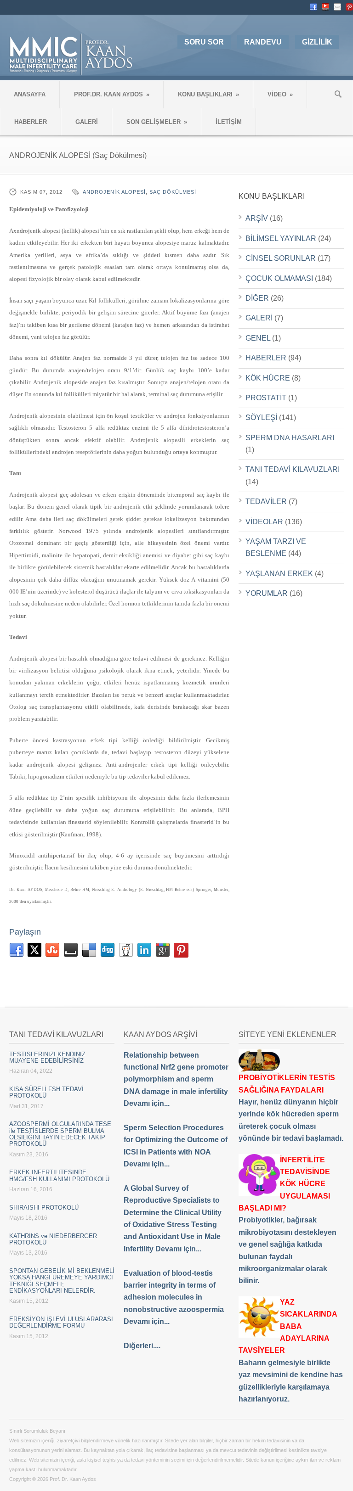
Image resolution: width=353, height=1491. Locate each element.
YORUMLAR (266, 593)
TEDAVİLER (266, 501)
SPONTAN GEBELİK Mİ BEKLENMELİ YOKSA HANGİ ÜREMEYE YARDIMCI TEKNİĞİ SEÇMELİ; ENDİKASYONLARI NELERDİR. (61, 1280)
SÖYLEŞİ (261, 417)
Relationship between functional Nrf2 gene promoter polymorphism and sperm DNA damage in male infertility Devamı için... (176, 1079)
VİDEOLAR (264, 522)
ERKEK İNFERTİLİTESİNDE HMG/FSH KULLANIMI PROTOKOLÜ (59, 1175)
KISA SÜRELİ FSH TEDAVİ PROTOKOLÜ (46, 1092)
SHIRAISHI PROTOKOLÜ (44, 1207)
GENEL (257, 338)
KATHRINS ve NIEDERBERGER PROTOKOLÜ (53, 1239)
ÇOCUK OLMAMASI (279, 278)
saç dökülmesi (172, 192)
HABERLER (30, 121)
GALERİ (86, 121)
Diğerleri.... (142, 1346)
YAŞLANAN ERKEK (279, 573)
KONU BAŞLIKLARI (208, 94)
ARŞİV (256, 218)
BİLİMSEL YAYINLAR (280, 238)
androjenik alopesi (114, 192)
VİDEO (280, 94)
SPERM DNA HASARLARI (289, 438)
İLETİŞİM (229, 121)
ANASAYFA (30, 94)
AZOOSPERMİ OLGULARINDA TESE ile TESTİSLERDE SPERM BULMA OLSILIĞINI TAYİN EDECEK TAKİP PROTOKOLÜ (60, 1134)
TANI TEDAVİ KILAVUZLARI (292, 469)
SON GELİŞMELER (156, 121)
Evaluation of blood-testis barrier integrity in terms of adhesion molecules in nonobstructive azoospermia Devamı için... (174, 1297)
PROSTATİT (265, 398)
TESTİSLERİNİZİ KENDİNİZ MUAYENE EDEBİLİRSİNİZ (47, 1057)
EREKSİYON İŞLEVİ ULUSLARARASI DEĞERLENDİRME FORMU (61, 1322)
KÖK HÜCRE (267, 378)
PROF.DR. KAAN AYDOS (111, 94)
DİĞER (257, 298)
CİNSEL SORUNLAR (280, 258)
